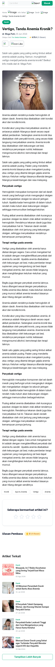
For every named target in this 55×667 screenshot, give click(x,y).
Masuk (47, 3)
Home (4, 13)
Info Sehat (22, 13)
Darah (37, 13)
